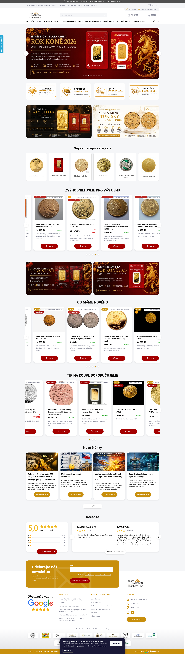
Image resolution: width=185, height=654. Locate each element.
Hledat (104, 15)
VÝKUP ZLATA (95, 616)
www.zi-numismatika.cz (84, 642)
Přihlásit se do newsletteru (80, 581)
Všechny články (92, 506)
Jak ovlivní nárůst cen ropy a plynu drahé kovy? (73, 615)
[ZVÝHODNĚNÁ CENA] (42, 209)
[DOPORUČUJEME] (42, 394)
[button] (29, 53)
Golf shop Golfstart (93, 629)
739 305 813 (134, 603)
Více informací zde (100, 646)
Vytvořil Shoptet (139, 651)
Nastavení (67, 650)
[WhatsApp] (128, 612)
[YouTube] (133, 612)
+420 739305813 (136, 607)
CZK (153, 5)
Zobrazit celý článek (42, 494)
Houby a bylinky (104, 629)
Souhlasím (116, 643)
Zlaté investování (81, 629)
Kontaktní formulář (136, 619)
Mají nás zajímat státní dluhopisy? (69, 606)
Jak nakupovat (30, 5)
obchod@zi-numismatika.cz (139, 599)
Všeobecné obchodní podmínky (47, 5)
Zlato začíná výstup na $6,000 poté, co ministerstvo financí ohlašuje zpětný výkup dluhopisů (71, 601)
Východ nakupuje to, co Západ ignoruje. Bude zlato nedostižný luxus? (72, 610)
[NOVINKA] (109, 321)
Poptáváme (94, 613)
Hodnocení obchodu (89, 5)
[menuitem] (34, 21)
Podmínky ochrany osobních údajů (69, 5)
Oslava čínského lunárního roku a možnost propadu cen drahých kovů (71, 619)
